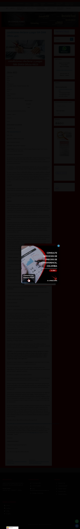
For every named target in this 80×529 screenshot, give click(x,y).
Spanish (11, 527)
